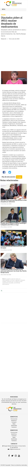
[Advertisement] (14, 55)
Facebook (14, 427)
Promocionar (14, 419)
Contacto (14, 422)
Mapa (14, 423)
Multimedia (14, 425)
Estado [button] (19, 177)
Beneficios (14, 420)
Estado (3, 15)
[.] (1, 290)
